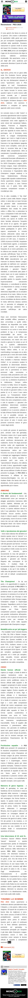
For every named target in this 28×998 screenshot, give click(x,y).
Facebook (17, 985)
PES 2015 (5, 902)
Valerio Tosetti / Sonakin (16, 969)
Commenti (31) (10, 29)
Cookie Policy (16, 996)
